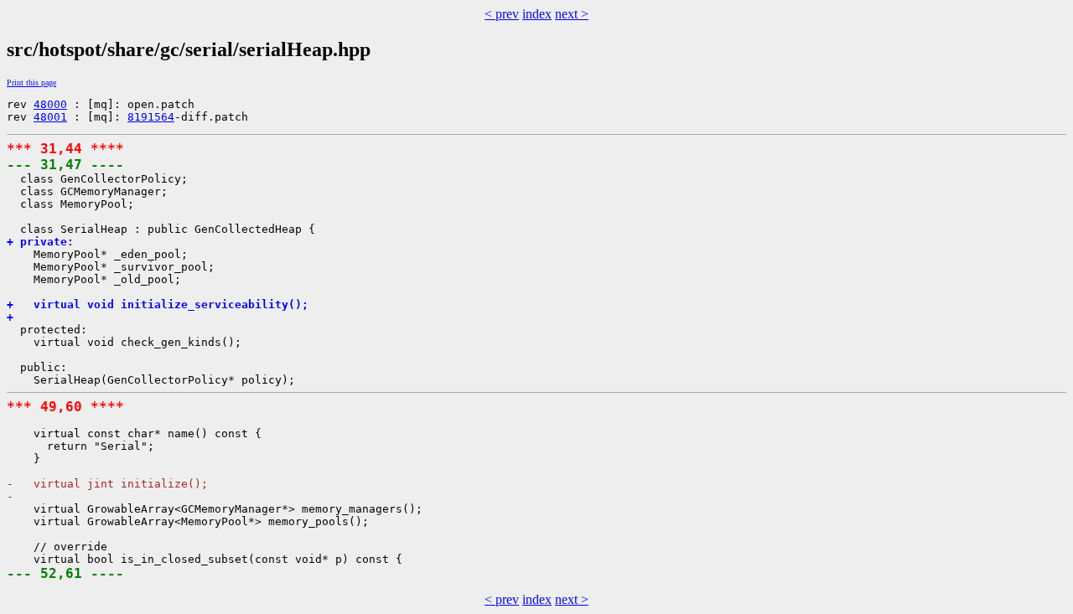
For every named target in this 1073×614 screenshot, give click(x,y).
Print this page (31, 82)
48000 (50, 104)
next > (571, 14)
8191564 (150, 117)
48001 (50, 117)
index (537, 14)
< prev (502, 14)
